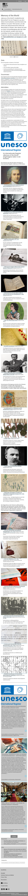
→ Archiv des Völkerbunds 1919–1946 (11, 559)
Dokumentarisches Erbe (17, 9)
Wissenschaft (18, 779)
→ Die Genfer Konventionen (8, 346)
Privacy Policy (4, 877)
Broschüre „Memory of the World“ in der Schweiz (13, 840)
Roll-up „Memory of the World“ (10, 843)
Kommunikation (7, 9)
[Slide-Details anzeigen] (14, 48)
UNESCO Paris (16, 735)
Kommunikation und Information (8, 734)
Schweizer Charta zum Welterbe (7, 875)
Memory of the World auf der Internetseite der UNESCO (15, 849)
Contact (17, 893)
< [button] (3, 48)
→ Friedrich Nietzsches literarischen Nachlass (12, 466)
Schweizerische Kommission (7, 735)
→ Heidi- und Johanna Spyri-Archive (10, 320)
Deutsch (20, 1)
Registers (9, 90)
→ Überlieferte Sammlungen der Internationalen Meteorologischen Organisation (12, 674)
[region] (14, 49)
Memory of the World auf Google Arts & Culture (13, 856)
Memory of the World (19, 734)
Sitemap (8, 893)
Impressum (3, 893)
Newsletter (12, 893)
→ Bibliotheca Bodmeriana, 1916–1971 (11, 239)
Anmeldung (5, 883)
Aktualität (3, 873)
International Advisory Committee (8, 77)
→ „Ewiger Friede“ (6, 438)
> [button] (25, 48)
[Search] (25, 1)
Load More (14, 836)
